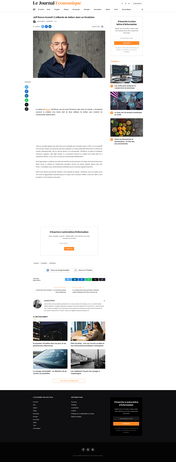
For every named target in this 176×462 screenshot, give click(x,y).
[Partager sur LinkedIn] (50, 26)
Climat (66, 9)
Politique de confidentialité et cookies (83, 413)
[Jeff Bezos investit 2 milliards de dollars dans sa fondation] (69, 54)
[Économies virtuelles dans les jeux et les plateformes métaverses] (50, 331)
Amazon (47, 109)
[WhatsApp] (26, 100)
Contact (73, 410)
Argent (57, 9)
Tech (116, 9)
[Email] (26, 104)
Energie (87, 9)
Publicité (73, 405)
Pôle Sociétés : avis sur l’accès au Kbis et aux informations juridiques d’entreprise (87, 344)
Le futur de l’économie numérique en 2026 (128, 114)
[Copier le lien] (26, 109)
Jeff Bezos (52, 263)
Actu (48, 9)
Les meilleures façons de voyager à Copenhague (85, 372)
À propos (74, 402)
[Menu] (34, 9)
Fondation (44, 263)
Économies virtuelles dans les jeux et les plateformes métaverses (49, 344)
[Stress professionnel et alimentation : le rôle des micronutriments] (126, 127)
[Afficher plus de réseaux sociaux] (53, 26)
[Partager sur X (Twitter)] (42, 26)
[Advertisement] (69, 94)
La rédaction (75, 408)
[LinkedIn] (26, 96)
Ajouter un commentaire (69, 381)
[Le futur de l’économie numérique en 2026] (126, 101)
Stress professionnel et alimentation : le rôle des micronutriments (124, 141)
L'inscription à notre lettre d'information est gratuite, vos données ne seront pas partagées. (127, 49)
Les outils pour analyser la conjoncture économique (125, 87)
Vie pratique (126, 9)
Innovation (97, 9)
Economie (76, 9)
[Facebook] (26, 91)
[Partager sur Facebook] (46, 26)
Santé (108, 9)
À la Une (41, 9)
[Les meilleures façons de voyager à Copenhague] (88, 359)
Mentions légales (76, 416)
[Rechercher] (142, 9)
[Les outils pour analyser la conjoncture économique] (126, 74)
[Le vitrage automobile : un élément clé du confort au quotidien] (50, 359)
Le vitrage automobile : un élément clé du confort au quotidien (50, 372)
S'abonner (137, 3)
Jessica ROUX (41, 21)
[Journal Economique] (57, 3)
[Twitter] (26, 87)
